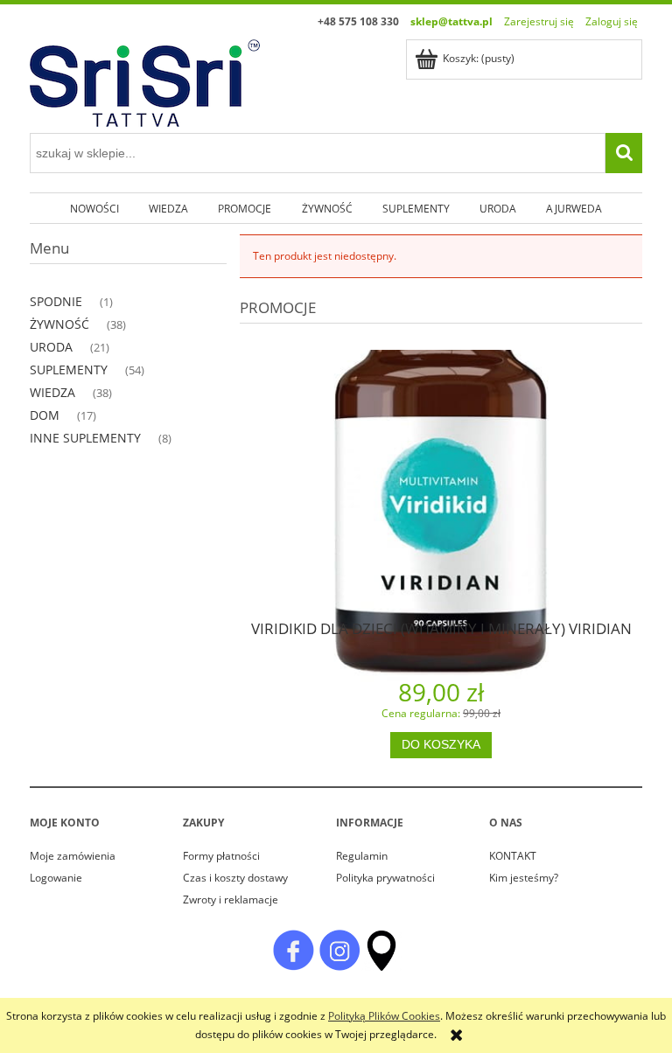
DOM (45, 415)
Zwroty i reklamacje (230, 899)
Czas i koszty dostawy (235, 877)
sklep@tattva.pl (451, 21)
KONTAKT (512, 855)
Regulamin (362, 855)
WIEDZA (52, 392)
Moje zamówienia (73, 855)
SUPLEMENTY (69, 369)
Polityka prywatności (385, 877)
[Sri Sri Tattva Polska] (293, 949)
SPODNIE (56, 301)
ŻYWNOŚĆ (59, 324)
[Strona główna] (145, 80)
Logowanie (56, 877)
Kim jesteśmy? (523, 877)
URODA (51, 346)
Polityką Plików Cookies (384, 1015)
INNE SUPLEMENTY (85, 437)
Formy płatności (221, 855)
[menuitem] (94, 208)
